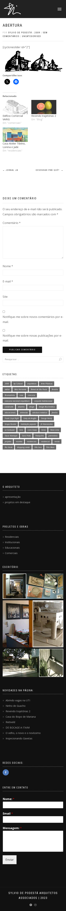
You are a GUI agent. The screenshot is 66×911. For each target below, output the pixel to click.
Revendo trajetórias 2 (43, 115)
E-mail (8, 281)
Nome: (8, 799)
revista (57, 441)
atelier (7, 389)
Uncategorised (31, 36)
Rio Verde (8, 447)
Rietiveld (10, 722)
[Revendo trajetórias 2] (43, 107)
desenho (21, 407)
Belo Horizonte (20, 389)
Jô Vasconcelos (47, 424)
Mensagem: (12, 828)
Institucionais (12, 542)
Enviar (9, 860)
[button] (33, 586)
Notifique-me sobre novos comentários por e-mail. (33, 319)
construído (9, 407)
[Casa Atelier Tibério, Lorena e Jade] (15, 134)
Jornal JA (10, 170)
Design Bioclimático (47, 407)
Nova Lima (54, 430)
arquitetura (31, 383)
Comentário (12, 223)
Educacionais (12, 547)
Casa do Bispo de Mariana (21, 716)
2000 (7, 383)
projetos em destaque (17, 502)
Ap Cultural (18, 383)
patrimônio (53, 435)
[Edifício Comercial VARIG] (15, 107)
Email (8, 813)
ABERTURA (12, 25)
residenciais (31, 441)
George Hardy (46, 418)
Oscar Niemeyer (11, 435)
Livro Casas (32, 430)
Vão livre (38, 447)
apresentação (13, 496)
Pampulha (39, 435)
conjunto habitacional (43, 401)
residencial (45, 441)
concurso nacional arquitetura (17, 401)
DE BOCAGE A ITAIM (18, 727)
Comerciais (11, 553)
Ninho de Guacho (16, 705)
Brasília (55, 389)
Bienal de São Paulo (39, 389)
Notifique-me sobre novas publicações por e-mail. (32, 338)
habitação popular (28, 424)
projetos (8, 441)
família (55, 412)
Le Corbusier (10, 430)
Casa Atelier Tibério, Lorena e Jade (14, 145)
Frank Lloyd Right (12, 418)
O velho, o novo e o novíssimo (23, 733)
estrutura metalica (39, 412)
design (31, 407)
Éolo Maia (50, 447)
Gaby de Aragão (29, 418)
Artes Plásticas (46, 383)
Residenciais (12, 536)
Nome (8, 266)
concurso (31, 395)
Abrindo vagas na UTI (18, 700)
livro (21, 430)
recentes (19, 441)
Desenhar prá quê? (49, 170)
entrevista (24, 412)
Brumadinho (10, 395)
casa (21, 395)
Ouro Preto (26, 435)
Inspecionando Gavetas (19, 738)
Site (5, 297)
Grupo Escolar (10, 424)
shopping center (23, 447)
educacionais (10, 412)
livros (43, 430)
